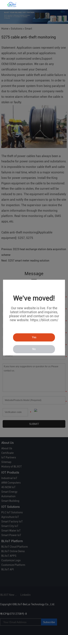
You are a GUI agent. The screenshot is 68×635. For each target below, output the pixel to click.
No (34, 349)
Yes (34, 337)
